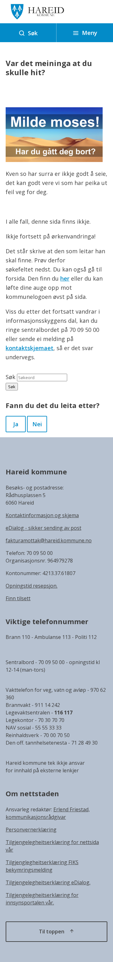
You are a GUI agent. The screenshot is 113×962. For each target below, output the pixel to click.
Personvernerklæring (31, 829)
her (64, 278)
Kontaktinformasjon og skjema (42, 515)
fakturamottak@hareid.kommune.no (49, 540)
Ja (16, 424)
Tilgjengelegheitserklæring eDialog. (48, 882)
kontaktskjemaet (29, 348)
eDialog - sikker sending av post (43, 527)
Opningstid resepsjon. (31, 585)
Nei (37, 424)
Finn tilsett (18, 598)
